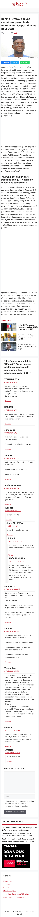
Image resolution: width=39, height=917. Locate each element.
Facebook (6, 62)
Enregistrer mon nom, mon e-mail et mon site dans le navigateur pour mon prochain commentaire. (20, 803)
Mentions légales (9, 891)
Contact (6, 888)
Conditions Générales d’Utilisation (16, 894)
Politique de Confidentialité (13, 897)
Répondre (8, 401)
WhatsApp (24, 62)
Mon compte (8, 881)
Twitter (15, 62)
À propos (6, 884)
